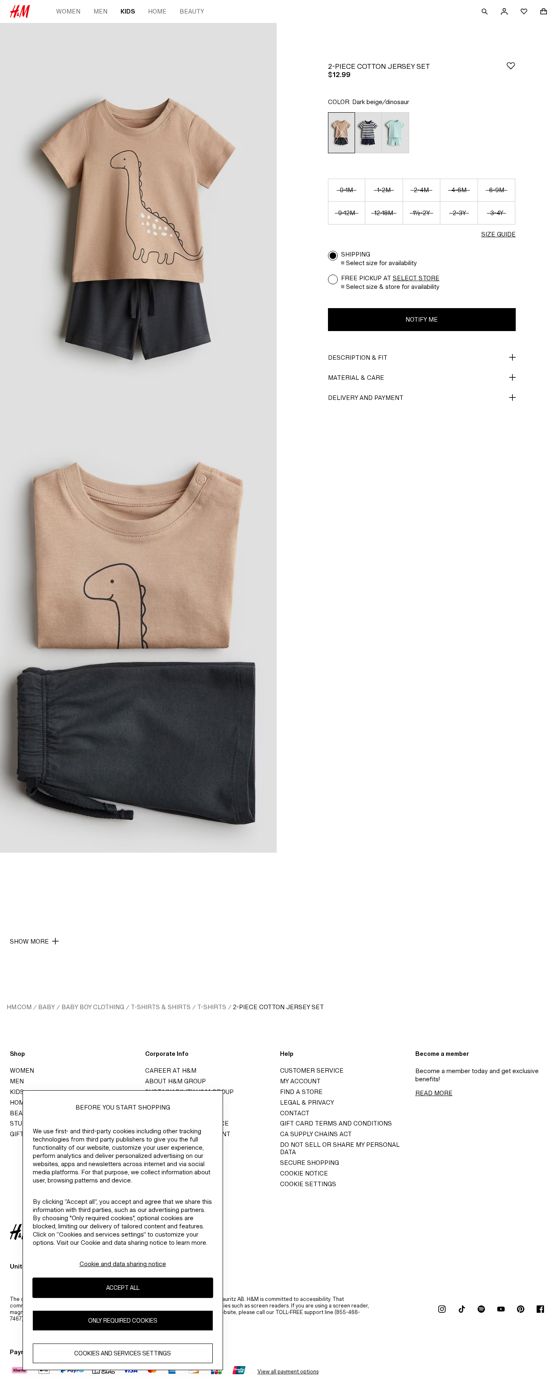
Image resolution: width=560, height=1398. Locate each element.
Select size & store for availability (392, 286)
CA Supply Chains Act (316, 1133)
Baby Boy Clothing (92, 1006)
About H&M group (175, 1081)
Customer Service (312, 1070)
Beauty (192, 11)
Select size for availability (381, 262)
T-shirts (211, 1006)
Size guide (498, 234)
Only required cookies (122, 1320)
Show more (29, 941)
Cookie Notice (304, 1173)
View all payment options (288, 1371)
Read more (434, 1092)
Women (68, 11)
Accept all (122, 1287)
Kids (128, 11)
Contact (295, 1113)
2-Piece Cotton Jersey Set (278, 1006)
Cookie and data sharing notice (123, 1263)
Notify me (421, 319)
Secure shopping (309, 1162)
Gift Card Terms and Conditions (336, 1123)
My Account (300, 1081)
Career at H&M (170, 1070)
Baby (46, 1006)
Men (100, 11)
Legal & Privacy (307, 1102)
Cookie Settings (308, 1183)
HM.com (19, 1006)
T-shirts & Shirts (161, 1006)
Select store (416, 278)
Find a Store (301, 1091)
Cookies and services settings (122, 1353)
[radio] (341, 132)
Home (157, 11)
